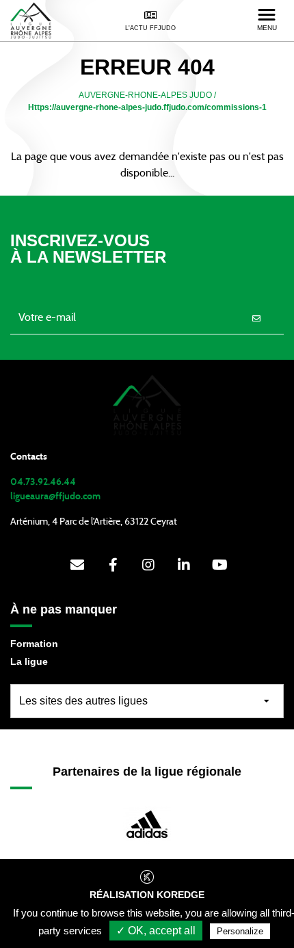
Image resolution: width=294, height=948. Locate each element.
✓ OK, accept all (156, 930)
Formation (34, 643)
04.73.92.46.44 (43, 482)
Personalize (240, 931)
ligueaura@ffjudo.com (55, 496)
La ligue (29, 661)
